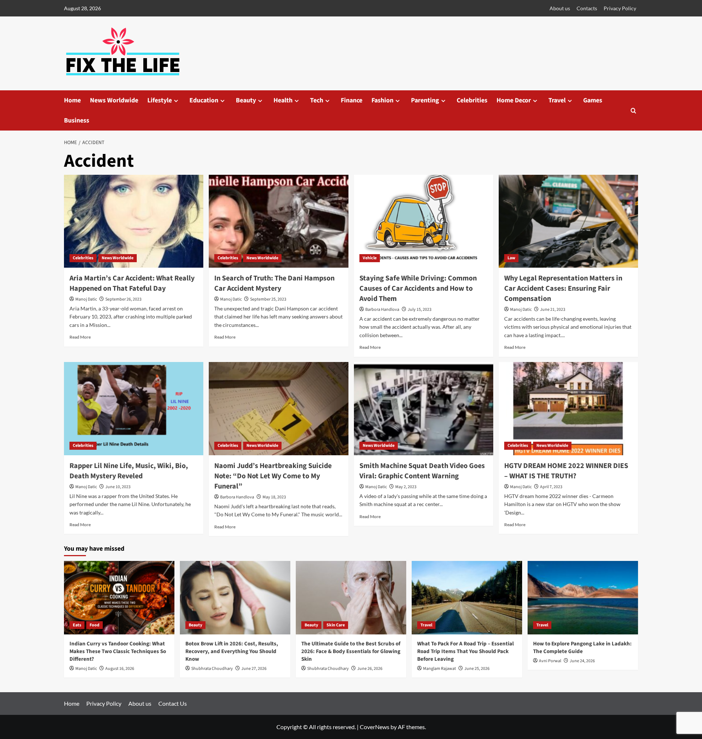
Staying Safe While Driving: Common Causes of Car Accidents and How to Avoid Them (418, 288)
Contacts (587, 8)
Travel (557, 100)
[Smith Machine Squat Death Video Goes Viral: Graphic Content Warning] (423, 408)
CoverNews (374, 726)
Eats (77, 625)
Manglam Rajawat (439, 669)
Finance (351, 100)
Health (282, 100)
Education (203, 100)
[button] (633, 111)
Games (592, 100)
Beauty (246, 100)
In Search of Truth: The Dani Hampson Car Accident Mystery (274, 283)
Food (94, 625)
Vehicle (370, 258)
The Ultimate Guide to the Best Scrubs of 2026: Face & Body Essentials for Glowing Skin (350, 651)
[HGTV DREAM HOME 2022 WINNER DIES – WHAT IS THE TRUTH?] (568, 408)
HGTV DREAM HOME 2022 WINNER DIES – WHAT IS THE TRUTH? (566, 471)
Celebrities (472, 100)
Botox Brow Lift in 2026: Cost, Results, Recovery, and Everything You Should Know (231, 651)
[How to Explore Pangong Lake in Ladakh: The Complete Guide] (583, 597)
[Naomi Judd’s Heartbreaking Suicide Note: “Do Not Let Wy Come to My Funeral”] (278, 408)
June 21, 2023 (552, 309)
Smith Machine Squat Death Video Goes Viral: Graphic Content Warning (422, 471)
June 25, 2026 (477, 669)
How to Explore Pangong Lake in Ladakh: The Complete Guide (582, 647)
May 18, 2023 (274, 497)
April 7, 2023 (551, 487)
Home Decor (514, 100)
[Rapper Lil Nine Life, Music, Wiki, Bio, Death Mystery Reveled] (133, 408)
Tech (316, 100)
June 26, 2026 (369, 669)
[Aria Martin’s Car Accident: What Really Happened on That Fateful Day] (133, 221)
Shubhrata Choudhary (212, 669)
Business (76, 120)
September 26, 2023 (123, 299)
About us (560, 8)
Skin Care (336, 625)
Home (72, 100)
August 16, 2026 (119, 669)
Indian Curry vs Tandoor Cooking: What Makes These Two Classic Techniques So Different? (117, 651)
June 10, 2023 (118, 487)
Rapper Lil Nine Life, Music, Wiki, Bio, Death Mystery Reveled (128, 471)
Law (511, 258)
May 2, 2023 (405, 487)
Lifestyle (159, 100)
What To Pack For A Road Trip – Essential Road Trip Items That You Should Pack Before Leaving (465, 651)
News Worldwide (114, 100)
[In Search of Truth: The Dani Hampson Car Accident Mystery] (278, 221)
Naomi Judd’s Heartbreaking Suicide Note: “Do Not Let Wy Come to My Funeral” (273, 476)
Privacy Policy (620, 8)
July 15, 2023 (419, 309)
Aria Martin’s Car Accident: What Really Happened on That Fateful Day (132, 283)
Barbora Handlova (382, 309)
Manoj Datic (86, 299)
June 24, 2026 (582, 661)
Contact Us (172, 703)
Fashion (382, 100)
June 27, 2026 (254, 669)
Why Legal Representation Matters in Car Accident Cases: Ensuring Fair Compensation (563, 288)
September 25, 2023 (268, 299)
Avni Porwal (550, 661)
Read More (80, 337)
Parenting (425, 100)
